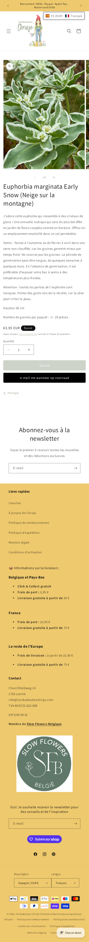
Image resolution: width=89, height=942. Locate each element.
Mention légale (19, 542)
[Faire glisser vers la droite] (54, 177)
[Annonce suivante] (81, 5)
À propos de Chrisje (22, 513)
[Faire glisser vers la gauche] (35, 177)
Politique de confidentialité (69, 919)
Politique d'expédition (24, 533)
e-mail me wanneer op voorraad (44, 378)
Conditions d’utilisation (32, 926)
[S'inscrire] (75, 468)
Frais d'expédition (28, 334)
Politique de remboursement (29, 523)
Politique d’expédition (62, 926)
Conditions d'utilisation (25, 552)
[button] (8, 31)
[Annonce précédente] (8, 5)
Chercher (15, 503)
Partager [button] (13, 393)
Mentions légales (37, 932)
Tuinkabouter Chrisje (28, 913)
